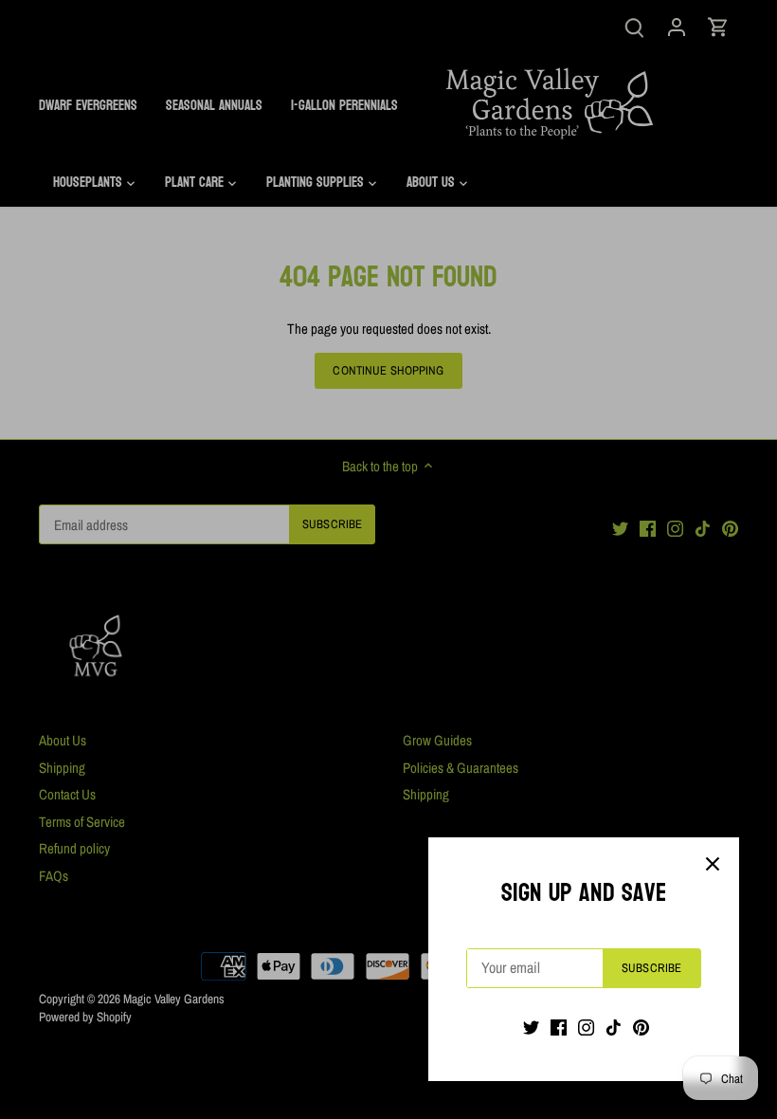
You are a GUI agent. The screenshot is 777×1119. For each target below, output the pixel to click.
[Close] (712, 864)
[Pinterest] (641, 1026)
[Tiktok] (613, 1026)
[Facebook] (559, 1026)
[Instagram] (586, 1026)
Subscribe (651, 968)
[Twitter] (531, 1026)
